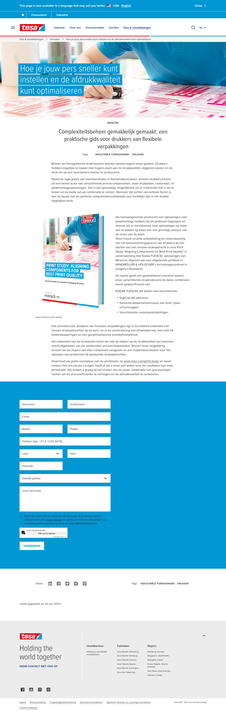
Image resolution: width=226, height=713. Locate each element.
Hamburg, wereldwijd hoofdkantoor (97, 653)
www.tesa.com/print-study (141, 361)
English (126, 5)
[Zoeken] (193, 27)
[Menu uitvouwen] (13, 27)
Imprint (23, 702)
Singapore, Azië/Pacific (158, 655)
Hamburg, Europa (155, 651)
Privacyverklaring (38, 702)
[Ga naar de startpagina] (23, 14)
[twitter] (67, 583)
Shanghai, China (155, 660)
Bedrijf (26, 429)
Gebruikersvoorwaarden (91, 702)
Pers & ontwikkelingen (32, 39)
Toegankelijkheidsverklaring (63, 702)
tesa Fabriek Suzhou (127, 660)
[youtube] (31, 690)
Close (198, 5)
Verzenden (31, 546)
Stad (72, 453)
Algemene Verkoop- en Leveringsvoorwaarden (128, 702)
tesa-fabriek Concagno (128, 668)
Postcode (27, 466)
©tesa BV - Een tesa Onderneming (189, 702)
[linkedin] (50, 583)
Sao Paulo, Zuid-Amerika (158, 671)
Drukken (138, 154)
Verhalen (55, 39)
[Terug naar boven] (204, 635)
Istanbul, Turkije (154, 675)
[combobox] (38, 455)
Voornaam (28, 404)
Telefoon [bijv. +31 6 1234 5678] (42, 441)
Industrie (62, 14)
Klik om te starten (46, 533)
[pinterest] (84, 583)
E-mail (25, 416)
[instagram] (40, 690)
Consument (39, 14)
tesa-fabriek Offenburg (128, 651)
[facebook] (58, 583)
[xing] (76, 583)
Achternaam (77, 404)
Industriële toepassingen (112, 154)
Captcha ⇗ (59, 537)
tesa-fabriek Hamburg (127, 655)
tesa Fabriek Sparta (126, 664)
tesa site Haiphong (126, 672)
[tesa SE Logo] (32, 27)
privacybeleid (53, 519)
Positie (74, 429)
